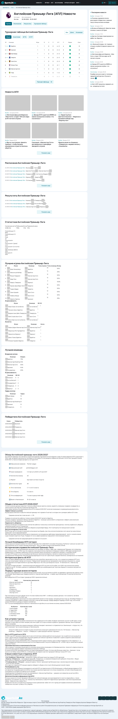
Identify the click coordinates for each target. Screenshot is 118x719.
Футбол (47, 3)
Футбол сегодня (70, 3)
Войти (114, 3)
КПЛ (52, 3)
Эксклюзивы (59, 3)
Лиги (77, 3)
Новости (39, 3)
